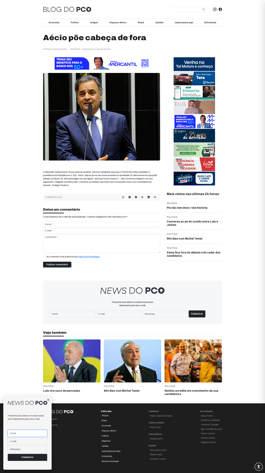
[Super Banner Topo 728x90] (101, 63)
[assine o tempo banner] (194, 150)
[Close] (48, 400)
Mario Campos (208, 433)
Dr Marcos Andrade (210, 420)
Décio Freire (207, 416)
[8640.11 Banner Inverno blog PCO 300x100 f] (194, 178)
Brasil (141, 22)
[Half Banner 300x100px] (194, 121)
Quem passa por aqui (111, 451)
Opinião (159, 22)
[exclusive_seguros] (194, 135)
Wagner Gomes (208, 442)
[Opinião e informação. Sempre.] (67, 9)
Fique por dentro (117, 22)
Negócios (106, 441)
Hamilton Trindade (210, 424)
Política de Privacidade (88, 256)
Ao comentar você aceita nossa (73, 256)
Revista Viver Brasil (110, 461)
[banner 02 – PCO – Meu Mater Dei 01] (194, 92)
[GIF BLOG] (194, 164)
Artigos (94, 22)
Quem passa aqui (184, 22)
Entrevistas (210, 22)
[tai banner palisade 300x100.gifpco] (194, 64)
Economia (54, 22)
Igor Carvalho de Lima (211, 429)
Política (75, 22)
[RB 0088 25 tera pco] (194, 78)
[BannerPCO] (194, 107)
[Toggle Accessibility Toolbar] (258, 466)
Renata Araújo (208, 438)
